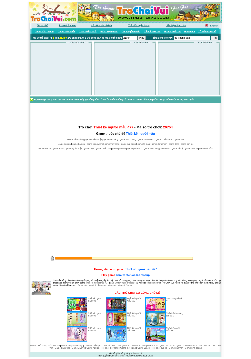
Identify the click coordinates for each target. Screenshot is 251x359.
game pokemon (134, 148)
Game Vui (66, 345)
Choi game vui (123, 345)
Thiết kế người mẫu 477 (141, 269)
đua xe (129, 285)
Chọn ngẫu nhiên (131, 31)
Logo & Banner (67, 25)
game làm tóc (187, 144)
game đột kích (206, 148)
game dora (174, 144)
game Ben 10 (191, 148)
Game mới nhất (66, 31)
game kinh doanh (146, 139)
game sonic (164, 148)
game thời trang (112, 144)
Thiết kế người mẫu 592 (134, 299)
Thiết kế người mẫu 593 (94, 299)
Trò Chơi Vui (54, 345)
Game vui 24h (139, 345)
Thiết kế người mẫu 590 (134, 314)
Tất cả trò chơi (152, 31)
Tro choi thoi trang (109, 348)
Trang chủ (42, 25)
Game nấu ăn (64, 144)
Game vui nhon (190, 345)
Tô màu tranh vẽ (207, 31)
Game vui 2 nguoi (155, 345)
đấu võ (121, 285)
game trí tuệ (177, 148)
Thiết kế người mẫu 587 (173, 329)
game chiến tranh (164, 139)
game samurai (150, 148)
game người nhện (74, 148)
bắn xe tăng (82, 285)
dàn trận (93, 285)
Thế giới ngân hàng (138, 25)
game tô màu (143, 144)
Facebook (137, 353)
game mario (58, 148)
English (214, 25)
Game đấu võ (78, 348)
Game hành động (75, 139)
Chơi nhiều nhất (87, 31)
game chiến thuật (93, 139)
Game (33, 345)
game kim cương (128, 139)
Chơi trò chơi (109, 345)
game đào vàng (111, 139)
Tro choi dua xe (159, 348)
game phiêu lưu (103, 148)
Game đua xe (44, 148)
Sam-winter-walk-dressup (133, 274)
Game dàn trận (176, 348)
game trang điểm (95, 144)
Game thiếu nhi (172, 31)
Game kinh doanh (193, 348)
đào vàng (112, 285)
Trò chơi (42, 345)
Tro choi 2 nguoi (173, 345)
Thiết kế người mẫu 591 (94, 314)
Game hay (78, 345)
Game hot (189, 31)
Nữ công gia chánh (101, 25)
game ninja (89, 148)
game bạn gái (78, 144)
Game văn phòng (44, 31)
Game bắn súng (62, 348)
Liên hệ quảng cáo (176, 25)
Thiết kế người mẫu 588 (134, 329)
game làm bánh (128, 144)
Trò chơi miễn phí (92, 345)
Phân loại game (108, 31)
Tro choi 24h (205, 345)
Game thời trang (128, 348)
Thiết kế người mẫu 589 (94, 329)
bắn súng (102, 285)
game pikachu (119, 148)
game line (179, 139)
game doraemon (159, 144)
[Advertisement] (61, 70)
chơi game (151, 283)
